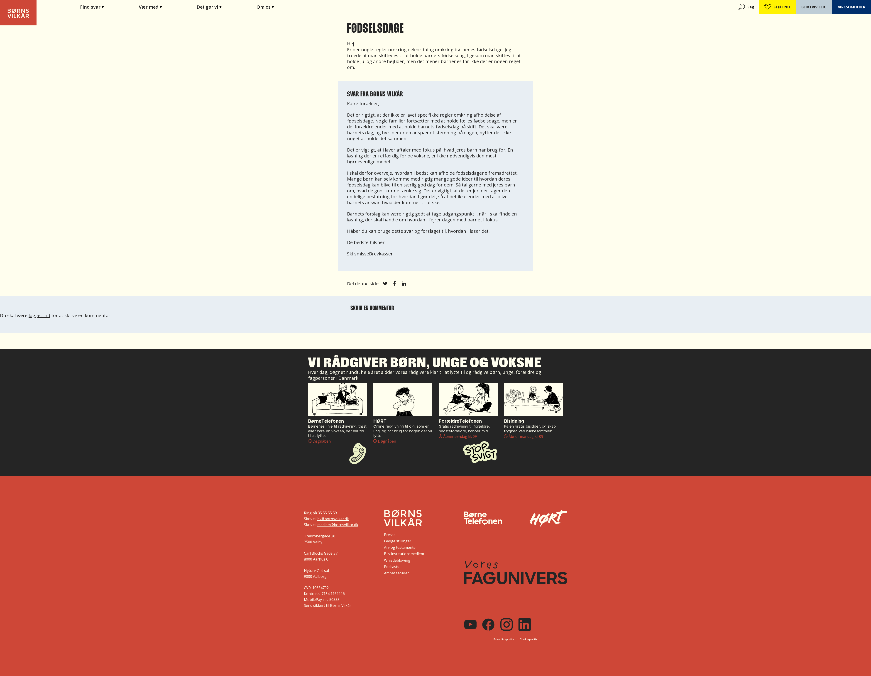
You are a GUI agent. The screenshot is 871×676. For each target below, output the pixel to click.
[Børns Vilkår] (403, 518)
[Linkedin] (524, 624)
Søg (750, 7)
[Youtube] (470, 624)
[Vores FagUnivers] (515, 572)
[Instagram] (506, 624)
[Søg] (742, 7)
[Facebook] (488, 624)
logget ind (39, 315)
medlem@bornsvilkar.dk (337, 524)
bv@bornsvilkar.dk (333, 518)
